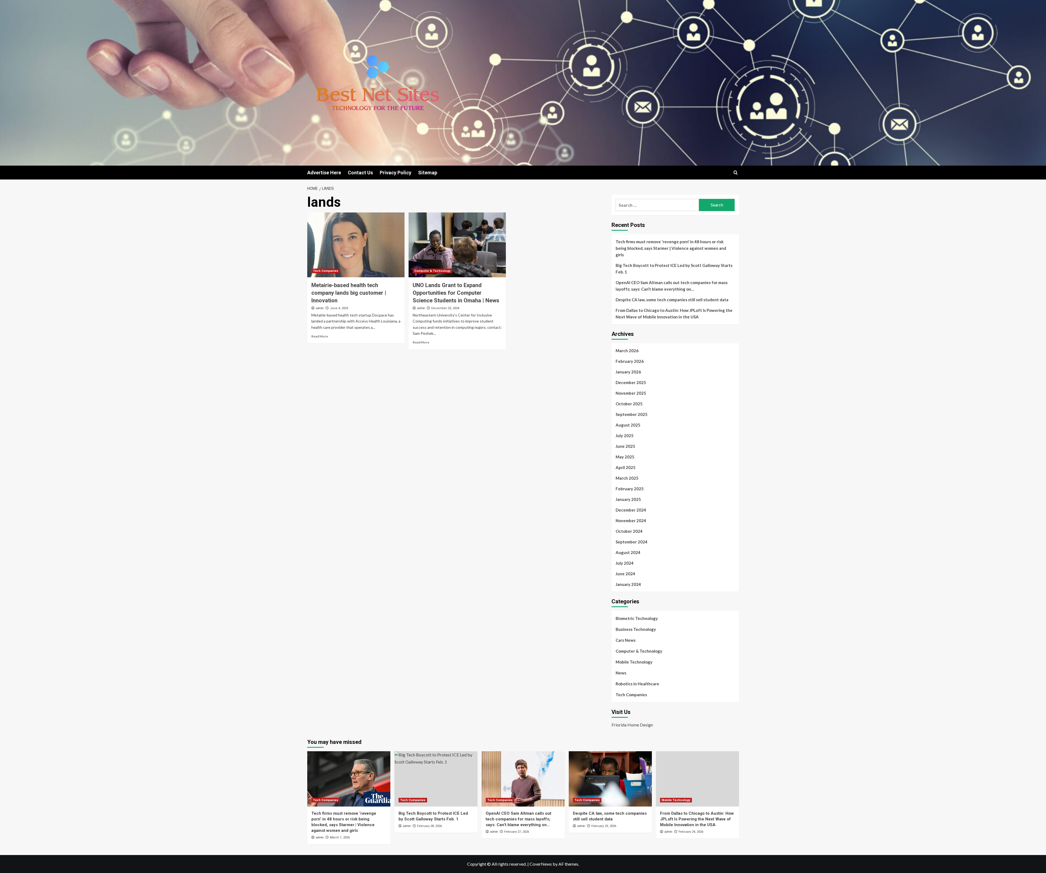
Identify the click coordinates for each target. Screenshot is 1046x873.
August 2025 (628, 424)
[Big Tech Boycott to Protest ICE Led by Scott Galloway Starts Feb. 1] (436, 779)
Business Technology (636, 629)
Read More (319, 336)
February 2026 (630, 361)
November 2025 (631, 393)
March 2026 (627, 350)
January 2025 (628, 499)
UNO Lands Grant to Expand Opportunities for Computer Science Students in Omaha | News (456, 293)
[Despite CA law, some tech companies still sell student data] (610, 779)
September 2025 (631, 414)
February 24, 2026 (691, 832)
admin (320, 308)
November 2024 (631, 520)
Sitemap (427, 172)
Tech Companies (325, 271)
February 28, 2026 (429, 826)
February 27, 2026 (516, 832)
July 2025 (625, 435)
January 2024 (628, 584)
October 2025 (629, 403)
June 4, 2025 (339, 308)
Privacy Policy (395, 172)
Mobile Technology (634, 661)
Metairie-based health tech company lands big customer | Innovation (348, 293)
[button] (735, 172)
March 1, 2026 (340, 837)
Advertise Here (324, 172)
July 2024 (625, 563)
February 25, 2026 (603, 826)
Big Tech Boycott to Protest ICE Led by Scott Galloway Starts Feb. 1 (674, 268)
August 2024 (628, 552)
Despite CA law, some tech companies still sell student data (672, 299)
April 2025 (625, 467)
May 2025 (625, 456)
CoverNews (541, 863)
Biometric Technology (637, 618)
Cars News (625, 640)
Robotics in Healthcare (637, 683)
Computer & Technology (432, 271)
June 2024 (625, 573)
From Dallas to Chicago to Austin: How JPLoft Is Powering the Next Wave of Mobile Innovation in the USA (674, 313)
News (621, 672)
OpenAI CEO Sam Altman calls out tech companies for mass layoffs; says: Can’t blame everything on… (672, 285)
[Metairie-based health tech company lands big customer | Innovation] (356, 244)
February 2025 (630, 488)
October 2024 (629, 531)
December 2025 (631, 382)
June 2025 (625, 446)
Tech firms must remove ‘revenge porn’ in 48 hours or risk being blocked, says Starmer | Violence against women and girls (671, 248)
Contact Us (360, 172)
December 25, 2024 (445, 308)
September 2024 (631, 541)
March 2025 (627, 478)
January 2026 (628, 371)
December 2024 (631, 509)
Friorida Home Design (632, 724)
